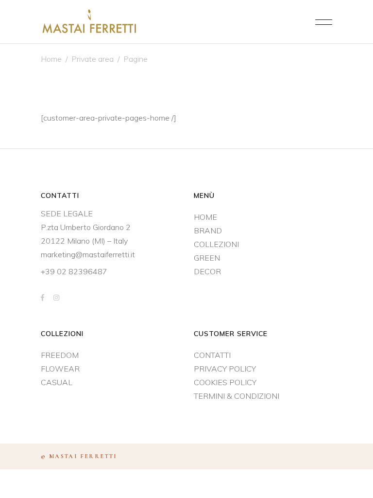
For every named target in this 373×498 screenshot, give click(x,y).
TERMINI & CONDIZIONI (236, 396)
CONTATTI (212, 355)
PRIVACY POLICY (225, 369)
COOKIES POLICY (225, 382)
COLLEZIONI (216, 244)
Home (51, 59)
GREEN (207, 258)
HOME (205, 217)
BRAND (208, 230)
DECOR (207, 271)
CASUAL (56, 382)
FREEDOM (60, 355)
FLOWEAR (60, 369)
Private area (92, 59)
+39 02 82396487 (74, 271)
